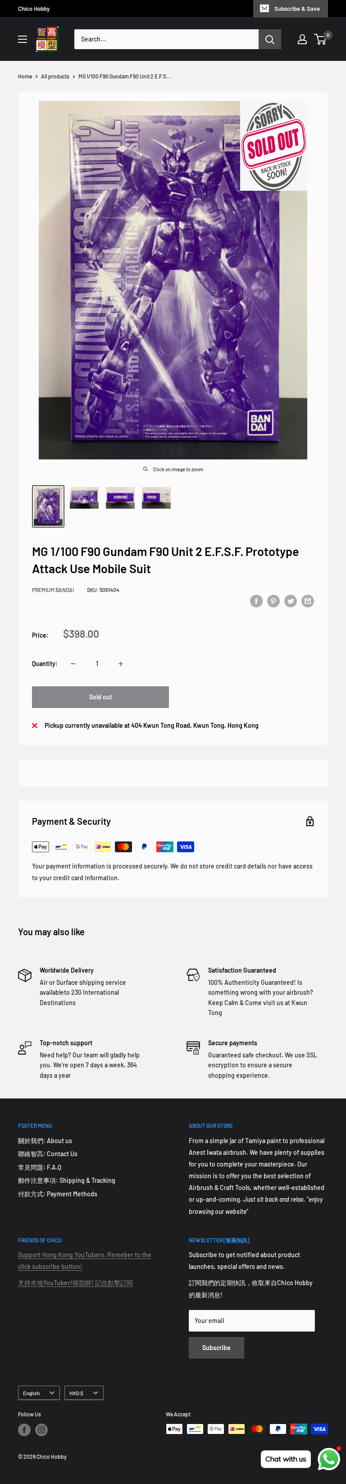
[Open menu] (22, 39)
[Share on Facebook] (256, 600)
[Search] (270, 39)
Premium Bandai (53, 590)
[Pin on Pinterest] (273, 600)
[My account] (302, 39)
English (31, 1393)
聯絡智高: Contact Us (47, 1154)
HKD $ (76, 1393)
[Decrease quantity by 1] (73, 663)
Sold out (100, 697)
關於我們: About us (45, 1140)
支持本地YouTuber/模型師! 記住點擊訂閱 (75, 1282)
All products (55, 76)
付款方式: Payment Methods (57, 1194)
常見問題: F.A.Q (39, 1167)
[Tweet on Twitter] (290, 600)
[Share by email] (307, 600)
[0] (320, 39)
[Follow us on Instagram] (41, 1430)
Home (25, 76)
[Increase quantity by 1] (120, 663)
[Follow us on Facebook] (24, 1430)
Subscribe (216, 1347)
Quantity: (45, 663)
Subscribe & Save (297, 8)
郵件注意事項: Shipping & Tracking (66, 1180)
